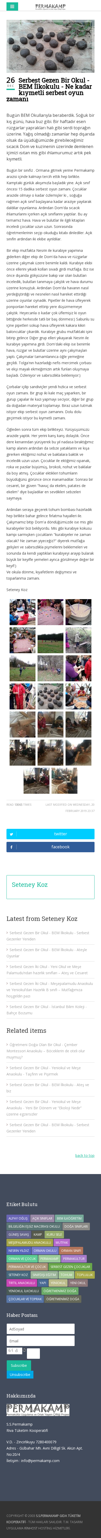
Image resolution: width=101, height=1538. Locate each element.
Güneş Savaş (19, 1234)
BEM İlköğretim (69, 1218)
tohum (66, 1275)
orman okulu (45, 1250)
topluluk (85, 1275)
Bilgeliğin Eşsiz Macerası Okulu (34, 1226)
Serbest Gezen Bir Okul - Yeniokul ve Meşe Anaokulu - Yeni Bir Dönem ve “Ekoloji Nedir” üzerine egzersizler (44, 1108)
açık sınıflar (42, 1218)
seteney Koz (18, 1275)
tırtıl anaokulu (22, 1283)
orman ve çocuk (22, 1259)
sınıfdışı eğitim (44, 1275)
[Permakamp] (50, 6)
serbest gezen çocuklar (70, 1267)
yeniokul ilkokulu (24, 1291)
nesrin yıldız (19, 1250)
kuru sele (54, 1234)
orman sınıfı (71, 1250)
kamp (38, 1234)
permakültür (74, 1259)
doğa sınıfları (76, 1226)
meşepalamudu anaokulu (30, 1242)
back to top (85, 1155)
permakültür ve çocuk (27, 1267)
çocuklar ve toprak (25, 1299)
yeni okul (78, 1283)
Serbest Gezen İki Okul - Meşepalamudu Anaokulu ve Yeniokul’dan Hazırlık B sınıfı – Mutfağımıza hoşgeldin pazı (49, 989)
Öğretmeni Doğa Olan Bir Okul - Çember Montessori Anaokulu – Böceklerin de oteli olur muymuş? (45, 1051)
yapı (43, 1283)
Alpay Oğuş (18, 1218)
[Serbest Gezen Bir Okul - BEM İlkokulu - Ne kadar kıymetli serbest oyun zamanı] (50, 46)
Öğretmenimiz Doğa (60, 1291)
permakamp (49, 1259)
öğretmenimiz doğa (62, 1299)
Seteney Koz (30, 884)
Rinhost (31, 1528)
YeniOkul (58, 1283)
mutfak (62, 1242)
